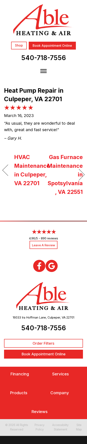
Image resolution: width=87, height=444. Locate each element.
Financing (19, 374)
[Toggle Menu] (43, 71)
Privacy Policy (40, 427)
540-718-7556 (43, 58)
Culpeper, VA (57, 317)
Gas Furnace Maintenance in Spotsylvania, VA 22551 (64, 174)
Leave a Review (43, 245)
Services (60, 374)
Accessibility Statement (60, 427)
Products (18, 393)
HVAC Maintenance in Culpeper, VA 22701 (32, 170)
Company (59, 393)
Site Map (79, 427)
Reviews (39, 412)
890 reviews (49, 238)
